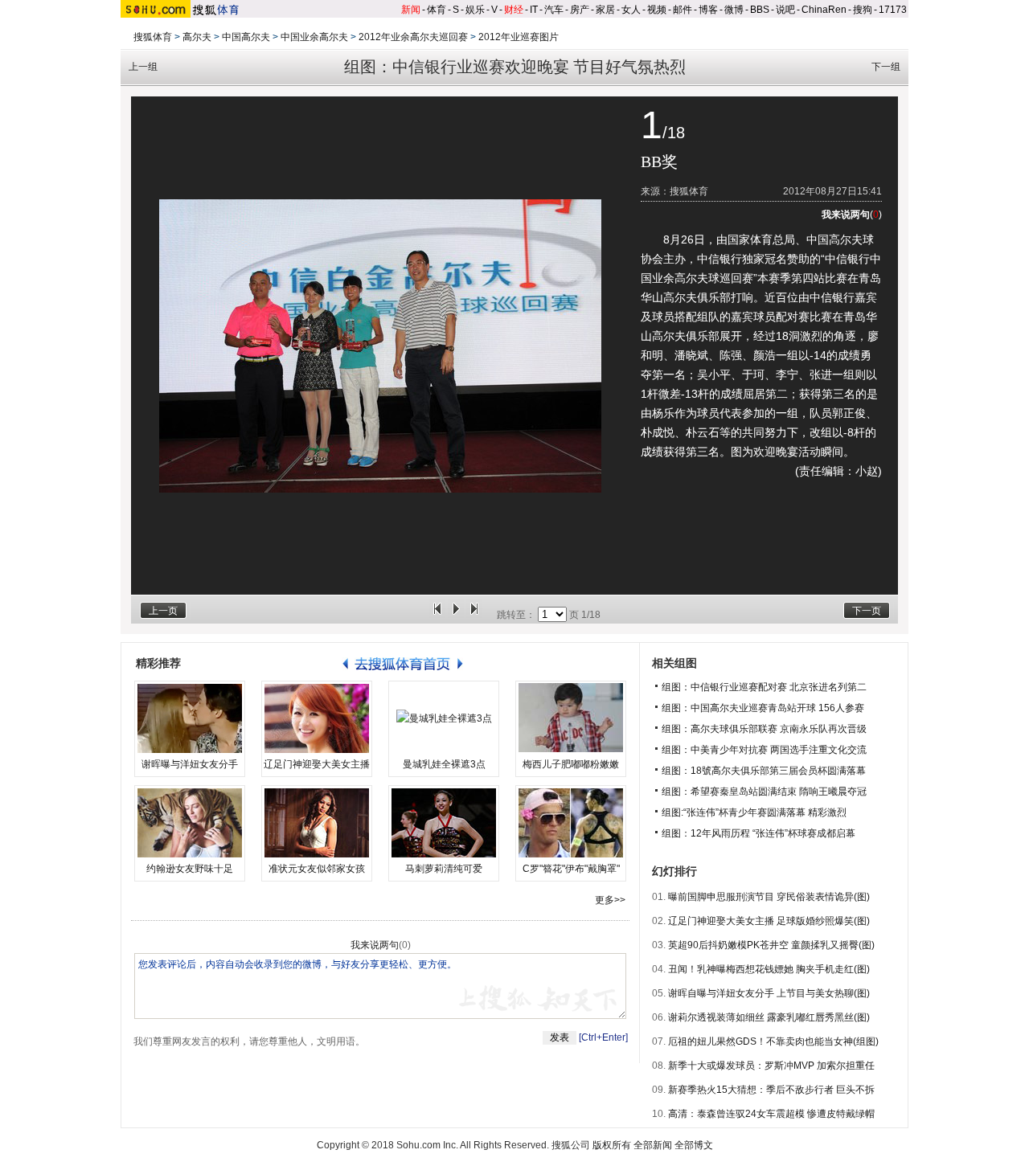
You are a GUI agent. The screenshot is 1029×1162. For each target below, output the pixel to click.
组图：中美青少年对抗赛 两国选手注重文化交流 (764, 749)
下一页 (866, 610)
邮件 (682, 9)
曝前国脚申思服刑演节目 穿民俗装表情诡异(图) (769, 896)
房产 (579, 9)
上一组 (143, 66)
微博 (734, 9)
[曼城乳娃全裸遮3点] (443, 718)
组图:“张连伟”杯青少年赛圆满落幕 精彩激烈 (754, 812)
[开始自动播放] (456, 614)
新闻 (410, 9)
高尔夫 (196, 37)
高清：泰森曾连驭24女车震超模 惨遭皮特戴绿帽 (771, 1113)
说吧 (785, 9)
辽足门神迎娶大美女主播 (317, 764)
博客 (708, 9)
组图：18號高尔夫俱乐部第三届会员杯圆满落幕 (764, 770)
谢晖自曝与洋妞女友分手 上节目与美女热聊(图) (769, 993)
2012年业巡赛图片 (518, 37)
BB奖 (659, 161)
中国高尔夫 (246, 37)
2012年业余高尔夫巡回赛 (413, 37)
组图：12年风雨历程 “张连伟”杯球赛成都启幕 (758, 833)
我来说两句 (846, 214)
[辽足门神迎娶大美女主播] (316, 718)
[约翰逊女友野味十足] (189, 823)
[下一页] (474, 614)
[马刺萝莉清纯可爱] (443, 823)
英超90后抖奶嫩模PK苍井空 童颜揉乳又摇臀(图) (771, 945)
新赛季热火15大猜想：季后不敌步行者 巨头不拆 (771, 1089)
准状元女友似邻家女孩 (317, 868)
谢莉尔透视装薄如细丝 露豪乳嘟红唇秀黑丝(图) (769, 1017)
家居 (605, 9)
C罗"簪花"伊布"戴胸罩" (571, 868)
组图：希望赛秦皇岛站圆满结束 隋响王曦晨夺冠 (764, 791)
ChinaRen (824, 9)
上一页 (163, 610)
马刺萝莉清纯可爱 (443, 868)
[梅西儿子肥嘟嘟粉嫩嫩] (570, 718)
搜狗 (862, 9)
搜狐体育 (152, 37)
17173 (893, 9)
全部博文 (693, 1145)
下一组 (885, 66)
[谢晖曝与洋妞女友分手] (189, 718)
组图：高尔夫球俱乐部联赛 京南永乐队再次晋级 (764, 728)
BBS (759, 9)
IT (534, 9)
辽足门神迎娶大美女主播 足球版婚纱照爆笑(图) (769, 921)
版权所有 (611, 1145)
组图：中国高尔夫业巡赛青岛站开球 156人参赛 (763, 708)
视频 (656, 9)
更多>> (610, 900)
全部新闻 (652, 1145)
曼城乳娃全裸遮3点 (444, 764)
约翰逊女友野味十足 (189, 868)
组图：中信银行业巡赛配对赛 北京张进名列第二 (764, 687)
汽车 (554, 9)
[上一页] (437, 614)
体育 (436, 9)
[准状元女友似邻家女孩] (316, 823)
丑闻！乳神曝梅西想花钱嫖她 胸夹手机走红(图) (769, 969)
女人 (631, 9)
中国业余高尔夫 (314, 37)
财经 (513, 9)
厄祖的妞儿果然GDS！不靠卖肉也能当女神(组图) (773, 1041)
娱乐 (475, 9)
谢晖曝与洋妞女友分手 (189, 764)
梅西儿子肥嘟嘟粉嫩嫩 (571, 764)
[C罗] (570, 823)
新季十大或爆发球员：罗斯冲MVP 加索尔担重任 (771, 1065)
